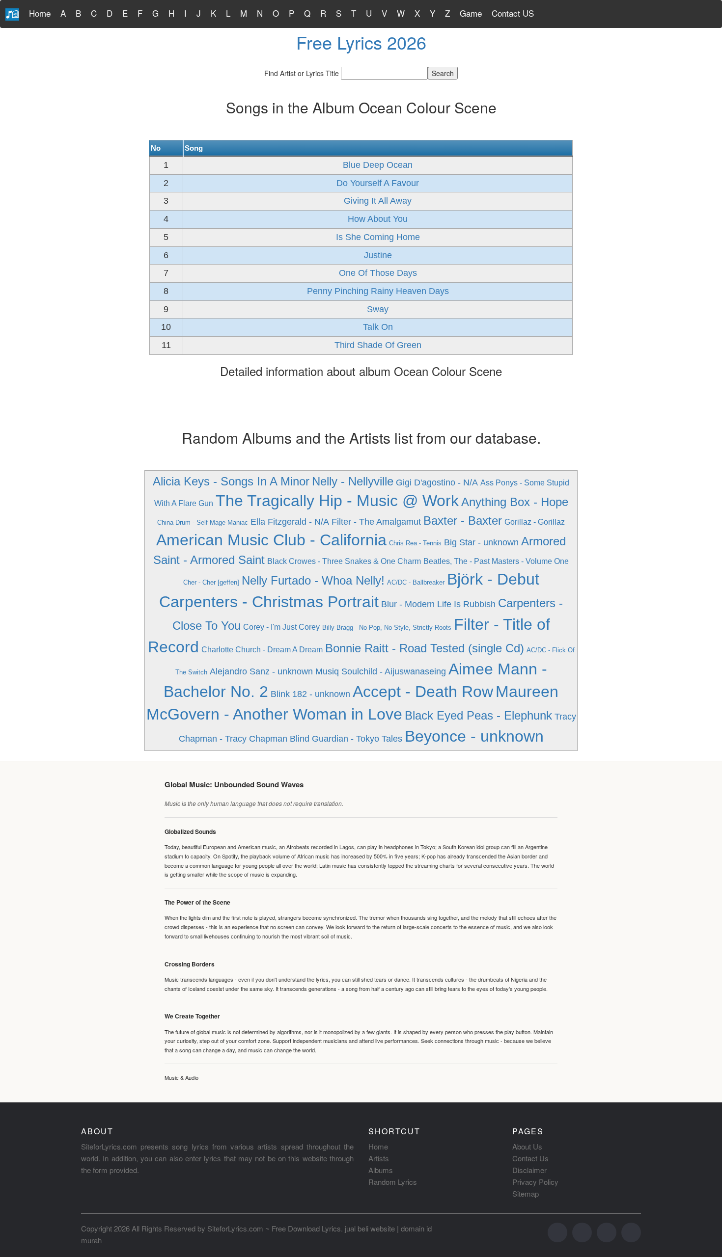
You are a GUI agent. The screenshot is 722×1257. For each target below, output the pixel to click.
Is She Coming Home (378, 237)
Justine (378, 255)
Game (471, 13)
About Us (527, 1146)
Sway (378, 309)
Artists (378, 1158)
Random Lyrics (392, 1182)
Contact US (513, 13)
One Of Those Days (378, 273)
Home (40, 13)
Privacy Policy (535, 1182)
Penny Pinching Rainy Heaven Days (378, 291)
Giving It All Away (378, 201)
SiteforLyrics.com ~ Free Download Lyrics (274, 1228)
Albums (380, 1170)
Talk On (378, 327)
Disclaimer (529, 1170)
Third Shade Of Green (377, 345)
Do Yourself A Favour (377, 183)
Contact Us (530, 1158)
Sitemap (525, 1193)
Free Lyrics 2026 (361, 41)
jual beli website (370, 1228)
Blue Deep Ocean (378, 165)
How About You (378, 219)
